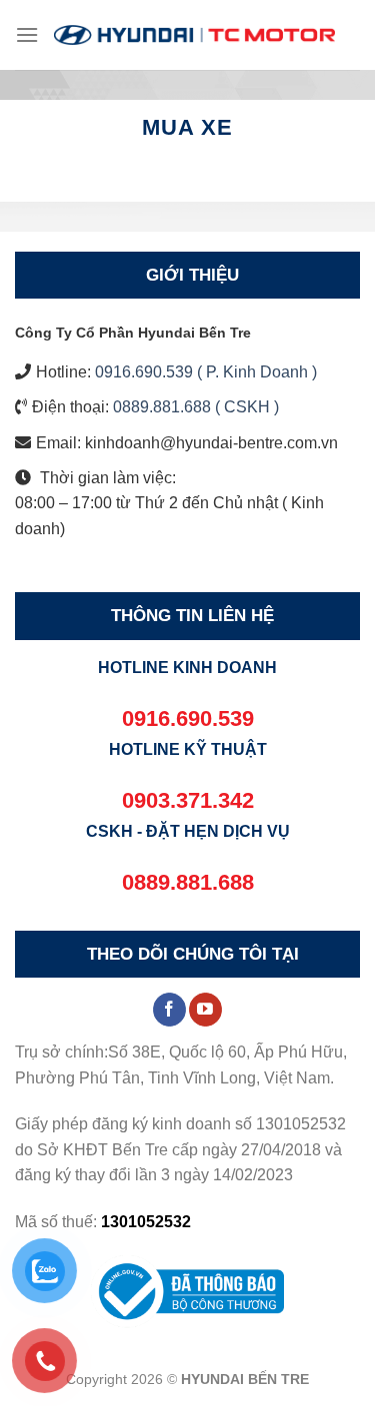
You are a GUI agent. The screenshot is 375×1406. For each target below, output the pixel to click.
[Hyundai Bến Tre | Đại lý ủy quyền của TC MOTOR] (194, 34)
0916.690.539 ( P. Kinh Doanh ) (206, 371)
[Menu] (27, 34)
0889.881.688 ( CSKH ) (196, 406)
